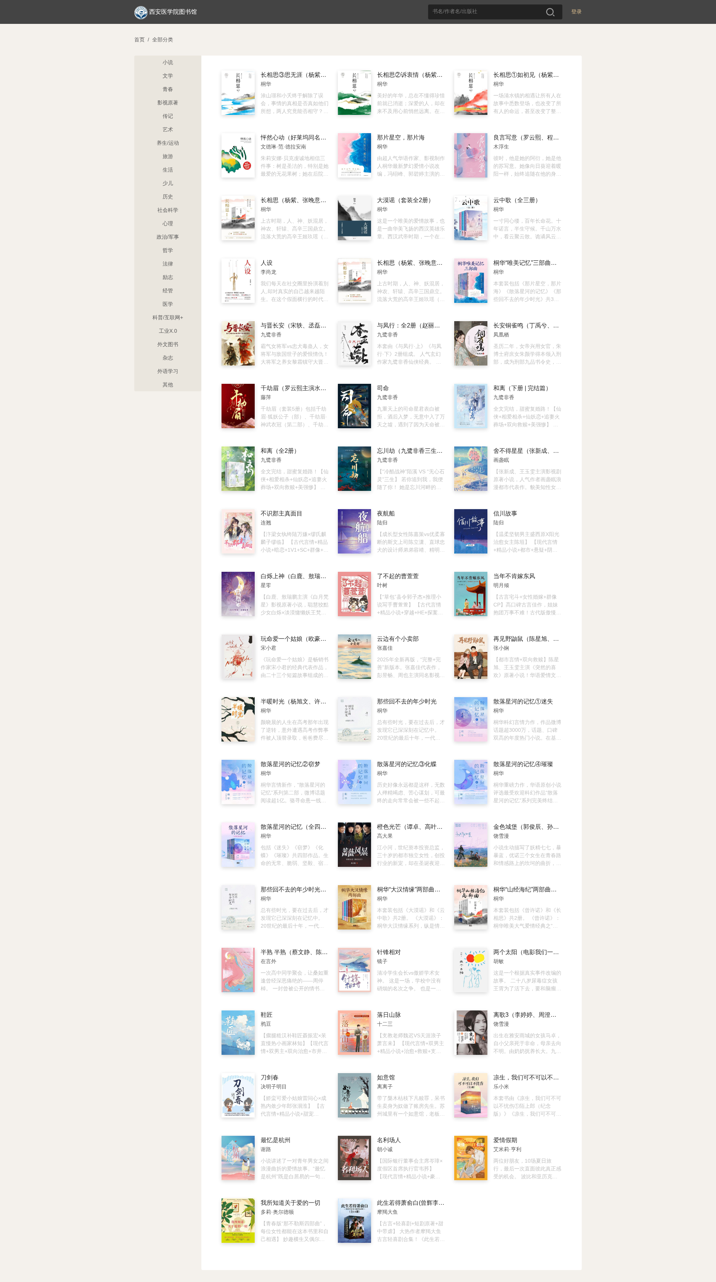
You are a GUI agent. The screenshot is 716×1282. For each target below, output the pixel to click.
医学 (168, 304)
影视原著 (167, 103)
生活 (168, 170)
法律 (168, 264)
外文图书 (167, 344)
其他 (168, 385)
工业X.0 (168, 331)
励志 (168, 277)
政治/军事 (168, 237)
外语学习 (167, 371)
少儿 (168, 183)
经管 (168, 291)
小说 (168, 62)
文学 (168, 76)
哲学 (168, 250)
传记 (168, 116)
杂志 (168, 358)
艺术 (168, 129)
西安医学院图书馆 (173, 12)
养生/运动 (168, 143)
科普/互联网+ (168, 317)
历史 (168, 197)
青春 (168, 89)
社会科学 (167, 210)
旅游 (168, 156)
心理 (168, 223)
